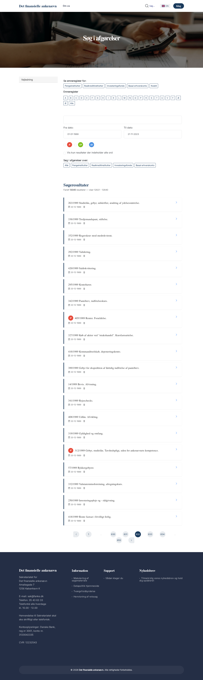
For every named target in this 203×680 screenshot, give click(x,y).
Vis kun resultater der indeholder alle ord (90, 152)
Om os (66, 5)
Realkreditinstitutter (93, 86)
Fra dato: (68, 127)
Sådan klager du (114, 578)
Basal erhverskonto (137, 86)
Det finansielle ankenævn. (91, 670)
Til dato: (128, 127)
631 (125, 534)
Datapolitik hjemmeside (86, 585)
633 (150, 534)
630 (113, 534)
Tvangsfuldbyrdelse (84, 591)
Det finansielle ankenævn (38, 5)
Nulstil (154, 86)
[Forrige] (76, 534)
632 (138, 534)
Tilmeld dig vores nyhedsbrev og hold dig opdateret (161, 579)
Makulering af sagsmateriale (80, 579)
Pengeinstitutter (72, 86)
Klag (178, 6)
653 (119, 540)
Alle (72, 103)
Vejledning (27, 79)
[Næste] (131, 540)
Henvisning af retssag (85, 596)
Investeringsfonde (116, 86)
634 (162, 534)
